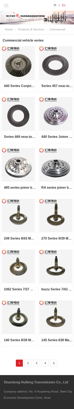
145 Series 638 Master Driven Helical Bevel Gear (57, 340)
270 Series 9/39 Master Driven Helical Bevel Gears (57, 238)
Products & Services (31, 29)
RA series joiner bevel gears (57, 187)
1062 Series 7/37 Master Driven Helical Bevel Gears (20, 289)
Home (8, 29)
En (64, 5)
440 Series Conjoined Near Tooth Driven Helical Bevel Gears (20, 86)
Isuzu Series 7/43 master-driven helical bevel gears (57, 289)
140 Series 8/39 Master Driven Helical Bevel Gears (20, 340)
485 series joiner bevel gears (20, 187)
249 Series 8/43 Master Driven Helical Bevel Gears (20, 238)
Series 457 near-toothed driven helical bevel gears (57, 86)
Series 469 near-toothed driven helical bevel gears (20, 136)
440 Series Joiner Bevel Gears (57, 136)
